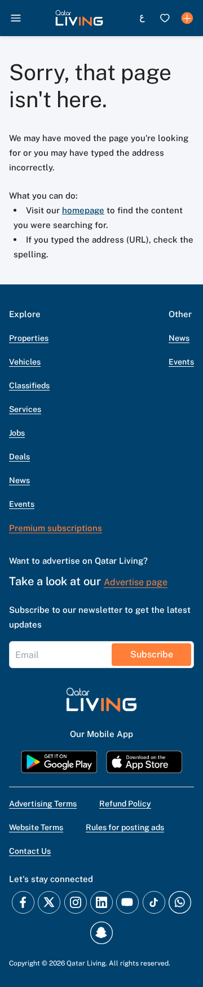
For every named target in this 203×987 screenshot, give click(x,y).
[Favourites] (164, 18)
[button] (79, 18)
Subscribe (151, 654)
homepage (83, 210)
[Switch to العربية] (142, 18)
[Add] (187, 18)
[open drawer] (16, 18)
